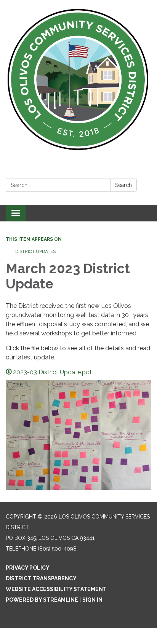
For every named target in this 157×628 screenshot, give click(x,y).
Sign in (92, 600)
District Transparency (41, 578)
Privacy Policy (28, 568)
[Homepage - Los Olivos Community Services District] (78, 80)
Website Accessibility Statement (56, 589)
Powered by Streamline (42, 600)
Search (123, 185)
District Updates (35, 251)
